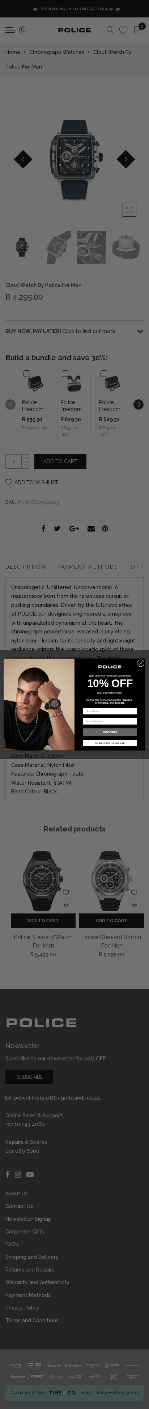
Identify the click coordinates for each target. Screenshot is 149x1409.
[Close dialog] (140, 663)
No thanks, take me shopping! (110, 743)
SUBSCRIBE (110, 732)
